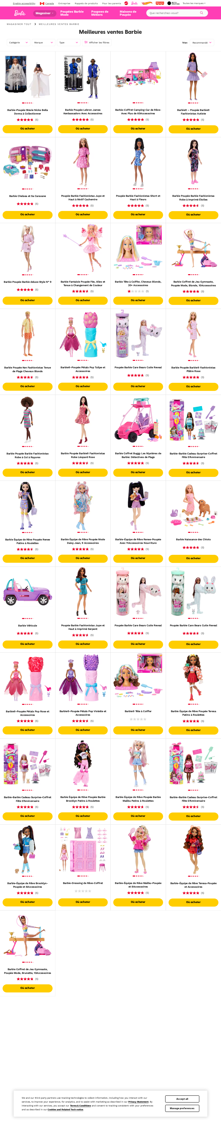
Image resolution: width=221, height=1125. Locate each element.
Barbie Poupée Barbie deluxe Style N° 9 (27, 281)
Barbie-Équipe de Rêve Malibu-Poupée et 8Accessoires (138, 885)
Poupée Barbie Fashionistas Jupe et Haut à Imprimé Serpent (83, 627)
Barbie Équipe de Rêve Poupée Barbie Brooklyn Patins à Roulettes (82, 799)
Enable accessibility (24, 3)
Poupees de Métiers (99, 13)
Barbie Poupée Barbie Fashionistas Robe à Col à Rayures (27, 455)
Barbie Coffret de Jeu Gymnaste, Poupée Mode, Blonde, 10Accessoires (193, 283)
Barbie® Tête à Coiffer (138, 711)
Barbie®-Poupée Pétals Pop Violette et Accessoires (83, 713)
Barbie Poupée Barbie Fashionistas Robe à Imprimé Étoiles (193, 197)
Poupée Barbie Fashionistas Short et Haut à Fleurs (138, 197)
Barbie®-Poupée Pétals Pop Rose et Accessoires (27, 713)
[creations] (173, 3)
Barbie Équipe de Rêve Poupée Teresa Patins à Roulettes (193, 713)
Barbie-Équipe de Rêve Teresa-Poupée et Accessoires (193, 885)
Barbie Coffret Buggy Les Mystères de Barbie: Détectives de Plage (138, 455)
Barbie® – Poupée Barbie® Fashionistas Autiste (193, 111)
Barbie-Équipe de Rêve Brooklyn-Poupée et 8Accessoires (27, 885)
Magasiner (43, 13)
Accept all (182, 1099)
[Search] (201, 12)
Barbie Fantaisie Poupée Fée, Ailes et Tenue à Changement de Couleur (83, 283)
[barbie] (135, 3)
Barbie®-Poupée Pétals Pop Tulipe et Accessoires (83, 369)
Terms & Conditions (80, 1105)
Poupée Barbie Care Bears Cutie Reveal (138, 367)
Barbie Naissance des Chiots (193, 539)
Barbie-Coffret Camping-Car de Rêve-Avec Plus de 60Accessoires (138, 111)
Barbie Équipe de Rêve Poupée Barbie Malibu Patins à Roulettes (138, 799)
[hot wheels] (147, 3)
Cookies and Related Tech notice (65, 1109)
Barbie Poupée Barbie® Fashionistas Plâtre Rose (193, 369)
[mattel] (126, 3)
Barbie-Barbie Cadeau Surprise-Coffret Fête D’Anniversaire (193, 455)
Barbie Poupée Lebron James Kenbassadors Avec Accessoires (82, 111)
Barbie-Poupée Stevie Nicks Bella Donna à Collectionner (27, 111)
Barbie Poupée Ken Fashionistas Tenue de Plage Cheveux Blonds (27, 369)
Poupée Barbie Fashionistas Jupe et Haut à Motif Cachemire (83, 197)
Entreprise (64, 3)
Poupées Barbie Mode (71, 13)
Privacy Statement (138, 1101)
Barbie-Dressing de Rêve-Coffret (83, 883)
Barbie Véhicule (27, 625)
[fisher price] (160, 3)
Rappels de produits (86, 3)
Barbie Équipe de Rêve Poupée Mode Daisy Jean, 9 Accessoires (83, 541)
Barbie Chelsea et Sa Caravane (27, 196)
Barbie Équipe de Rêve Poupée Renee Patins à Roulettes (27, 541)
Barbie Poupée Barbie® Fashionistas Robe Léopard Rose (83, 455)
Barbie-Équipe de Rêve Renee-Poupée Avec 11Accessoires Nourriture (138, 541)
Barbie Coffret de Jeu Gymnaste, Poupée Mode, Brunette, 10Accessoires (27, 971)
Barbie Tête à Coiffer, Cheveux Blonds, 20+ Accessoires (138, 283)
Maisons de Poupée (128, 13)
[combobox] (177, 13)
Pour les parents (111, 3)
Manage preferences (182, 1108)
